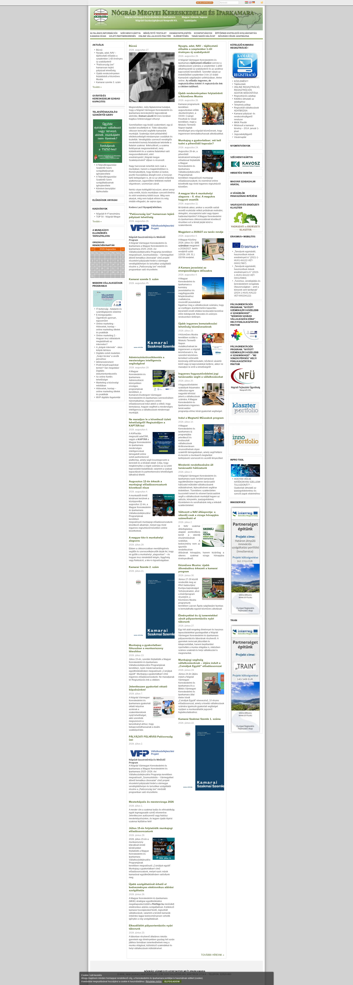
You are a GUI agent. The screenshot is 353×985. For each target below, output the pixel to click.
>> (123, 249)
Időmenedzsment (104, 362)
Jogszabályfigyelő (243, 134)
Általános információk (104, 33)
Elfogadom (172, 981)
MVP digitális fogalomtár (108, 397)
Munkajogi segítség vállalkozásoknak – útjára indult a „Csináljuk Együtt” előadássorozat (200, 663)
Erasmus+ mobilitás (242, 236)
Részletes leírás (154, 981)
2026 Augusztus (108, 249)
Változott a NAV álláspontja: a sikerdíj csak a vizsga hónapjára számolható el (198, 515)
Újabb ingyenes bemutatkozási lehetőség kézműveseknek (197, 325)
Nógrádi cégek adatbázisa (233, 36)
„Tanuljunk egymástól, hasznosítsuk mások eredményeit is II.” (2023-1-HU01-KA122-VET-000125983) (246, 272)
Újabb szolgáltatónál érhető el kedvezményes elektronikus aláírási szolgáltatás (151, 887)
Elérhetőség (181, 36)
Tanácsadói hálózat (203, 36)
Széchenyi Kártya (130, 33)
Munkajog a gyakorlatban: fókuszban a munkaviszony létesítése (146, 648)
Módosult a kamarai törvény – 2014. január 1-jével (246, 128)
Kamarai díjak (98, 36)
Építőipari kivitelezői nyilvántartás (236, 33)
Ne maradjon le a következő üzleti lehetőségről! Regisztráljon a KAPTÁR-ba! (150, 422)
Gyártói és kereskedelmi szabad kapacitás (106, 98)
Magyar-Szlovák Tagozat (194, 17)
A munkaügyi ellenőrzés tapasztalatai (101, 233)
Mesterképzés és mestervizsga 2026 (151, 801)
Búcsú (99, 50)
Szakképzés (190, 20)
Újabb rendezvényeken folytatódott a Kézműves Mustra (108, 76)
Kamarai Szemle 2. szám (144, 567)
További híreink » (212, 955)
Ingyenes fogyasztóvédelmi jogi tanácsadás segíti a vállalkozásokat (200, 375)
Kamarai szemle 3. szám (108, 82)
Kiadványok (100, 209)
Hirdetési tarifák (241, 173)
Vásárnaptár (240, 137)
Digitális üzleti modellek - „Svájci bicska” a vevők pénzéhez (108, 356)
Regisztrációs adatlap (245, 96)
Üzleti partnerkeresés (122, 36)
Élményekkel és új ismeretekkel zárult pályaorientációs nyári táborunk (197, 618)
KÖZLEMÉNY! (241, 81)
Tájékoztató (240, 84)
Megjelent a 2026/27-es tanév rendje (200, 231)
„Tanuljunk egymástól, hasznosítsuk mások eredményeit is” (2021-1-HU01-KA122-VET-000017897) (246, 257)
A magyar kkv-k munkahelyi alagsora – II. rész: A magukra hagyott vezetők (196, 196)
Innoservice (238, 502)
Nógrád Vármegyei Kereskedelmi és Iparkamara (150, 17)
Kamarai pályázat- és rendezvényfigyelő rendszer (244, 116)
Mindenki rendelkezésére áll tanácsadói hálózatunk (195, 466)
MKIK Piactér (240, 122)
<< (92, 249)
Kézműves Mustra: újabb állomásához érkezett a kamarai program (197, 568)
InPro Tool (237, 460)
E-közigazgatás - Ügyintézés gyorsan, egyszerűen (106, 318)
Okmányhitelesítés (180, 33)
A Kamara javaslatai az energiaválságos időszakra (195, 269)
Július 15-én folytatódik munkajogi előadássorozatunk (151, 830)
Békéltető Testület (155, 33)
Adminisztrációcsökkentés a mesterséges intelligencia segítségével (146, 360)
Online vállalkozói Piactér (154, 36)
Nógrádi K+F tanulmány (108, 214)
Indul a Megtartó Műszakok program (201, 417)
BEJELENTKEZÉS (205, 3)
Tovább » (97, 87)
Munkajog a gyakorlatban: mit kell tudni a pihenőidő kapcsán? (199, 142)
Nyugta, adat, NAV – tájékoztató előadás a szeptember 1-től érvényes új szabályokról (198, 49)
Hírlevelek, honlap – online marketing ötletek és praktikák (108, 391)
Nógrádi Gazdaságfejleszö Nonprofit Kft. (156, 20)
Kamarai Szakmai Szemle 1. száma (199, 718)
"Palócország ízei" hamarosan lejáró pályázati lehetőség (106, 67)
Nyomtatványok (203, 33)
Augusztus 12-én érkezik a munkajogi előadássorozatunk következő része (148, 484)
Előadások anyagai (104, 200)
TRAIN (233, 620)
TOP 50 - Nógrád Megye (108, 216)
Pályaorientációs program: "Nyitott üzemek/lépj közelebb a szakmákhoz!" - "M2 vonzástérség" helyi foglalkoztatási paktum (244, 355)
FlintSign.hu (158, 904)
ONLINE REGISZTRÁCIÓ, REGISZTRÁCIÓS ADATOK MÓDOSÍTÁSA (247, 90)
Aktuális (98, 45)
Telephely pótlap (242, 104)
